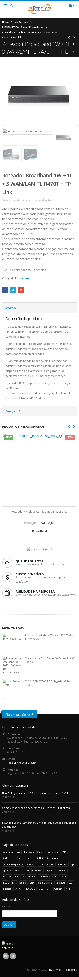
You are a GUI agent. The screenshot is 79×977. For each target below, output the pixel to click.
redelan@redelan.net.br (21, 762)
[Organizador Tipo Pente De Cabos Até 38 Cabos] (12, 666)
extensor (31, 864)
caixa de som (52, 852)
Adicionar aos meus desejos (28, 270)
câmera (55, 858)
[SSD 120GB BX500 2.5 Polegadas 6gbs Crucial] (12, 689)
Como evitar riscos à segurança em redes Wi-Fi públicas (36, 807)
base (18, 852)
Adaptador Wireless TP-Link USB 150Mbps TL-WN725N (50, 637)
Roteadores (22, 278)
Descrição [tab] (10, 307)
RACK (63, 876)
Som (32, 882)
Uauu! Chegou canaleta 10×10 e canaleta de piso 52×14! (35, 793)
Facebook (5, 290)
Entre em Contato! (19, 714)
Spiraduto (60, 882)
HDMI (26, 870)
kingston (48, 870)
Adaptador (8, 852)
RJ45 (14, 882)
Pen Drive (43, 876)
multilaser (19, 876)
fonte (40, 864)
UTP (49, 888)
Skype (13, 956)
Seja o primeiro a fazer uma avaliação (26, 200)
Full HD (51, 864)
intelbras (36, 870)
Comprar (41, 530)
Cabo (39, 852)
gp (72, 864)
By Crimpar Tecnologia (62, 969)
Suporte (7, 888)
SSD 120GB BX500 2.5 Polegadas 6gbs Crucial (47, 683)
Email (21, 290)
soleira (23, 882)
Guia (17, 870)
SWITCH (18, 888)
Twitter (13, 290)
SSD (70, 882)
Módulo (31, 876)
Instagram (6, 956)
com (30, 858)
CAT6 (5, 858)
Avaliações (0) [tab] (12, 411)
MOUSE (7, 876)
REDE (6, 882)
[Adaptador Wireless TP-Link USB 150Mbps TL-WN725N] (12, 643)
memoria (61, 870)
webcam (58, 888)
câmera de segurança (13, 864)
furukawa (63, 864)
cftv (13, 858)
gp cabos (7, 870)
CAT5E (64, 852)
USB (41, 888)
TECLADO (31, 888)
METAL (71, 870)
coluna (22, 858)
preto (54, 876)
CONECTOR (42, 858)
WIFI (68, 888)
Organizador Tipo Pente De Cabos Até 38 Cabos (49, 660)
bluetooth (29, 852)
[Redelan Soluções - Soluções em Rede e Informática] (39, 9)
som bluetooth (45, 882)
